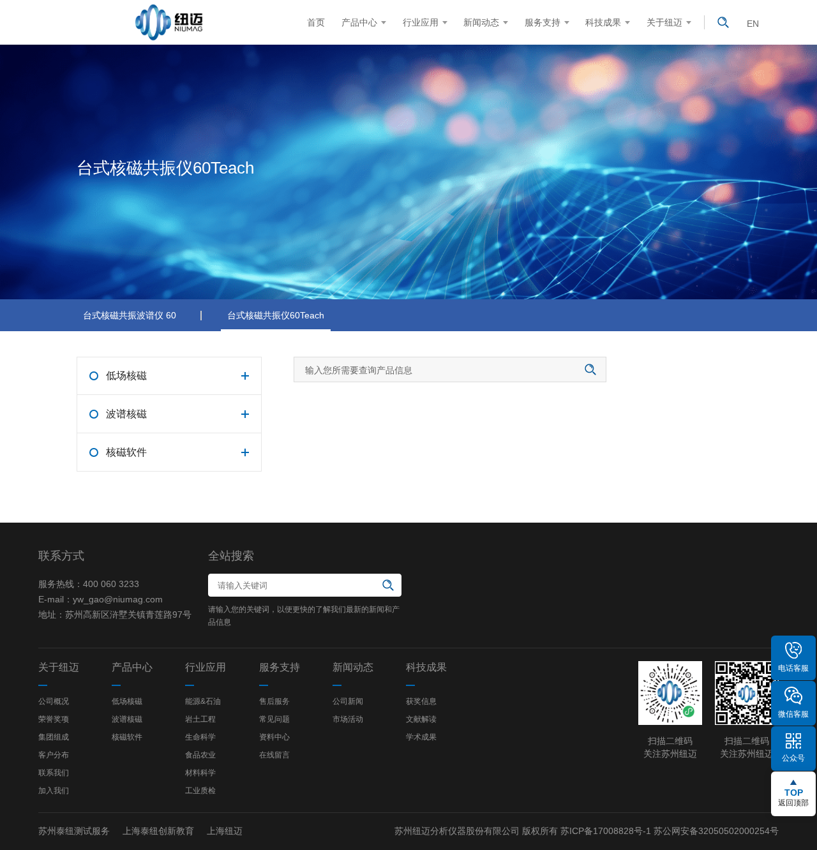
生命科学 (200, 737)
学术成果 (421, 737)
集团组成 (53, 737)
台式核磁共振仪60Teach (275, 315)
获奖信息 (421, 701)
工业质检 (200, 790)
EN (753, 24)
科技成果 (603, 22)
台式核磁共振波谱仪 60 (129, 315)
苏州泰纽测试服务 (74, 831)
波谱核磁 (127, 719)
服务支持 (542, 22)
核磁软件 (127, 737)
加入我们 (53, 790)
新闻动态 (481, 22)
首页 (316, 22)
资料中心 (274, 737)
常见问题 (274, 719)
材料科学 (200, 772)
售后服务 (274, 701)
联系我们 (53, 772)
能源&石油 (203, 701)
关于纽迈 (664, 22)
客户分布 (53, 754)
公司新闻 (348, 701)
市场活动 (348, 719)
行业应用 (420, 22)
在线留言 (274, 754)
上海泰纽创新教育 (158, 831)
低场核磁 (127, 701)
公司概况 (53, 701)
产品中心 (359, 22)
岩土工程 (200, 719)
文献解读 (421, 719)
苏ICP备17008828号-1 (605, 831)
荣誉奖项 (53, 719)
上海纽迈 (225, 831)
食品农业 (200, 754)
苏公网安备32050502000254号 (716, 831)
